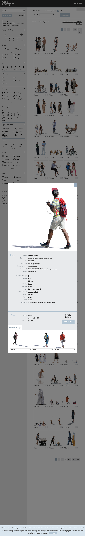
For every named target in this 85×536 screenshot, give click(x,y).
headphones (47, 302)
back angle (31, 289)
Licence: (25, 271)
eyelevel (38, 289)
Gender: (25, 278)
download (68, 322)
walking (30, 286)
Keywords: (24, 302)
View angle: (24, 289)
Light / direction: (22, 292)
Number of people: (21, 276)
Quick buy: (24, 321)
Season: (25, 294)
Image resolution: (22, 266)
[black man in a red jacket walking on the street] (64, 340)
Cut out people (33, 255)
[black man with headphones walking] (42, 340)
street (30, 297)
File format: (23, 269)
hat (42, 302)
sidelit (36, 292)
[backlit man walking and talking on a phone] (20, 340)
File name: (24, 263)
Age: (26, 281)
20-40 (30, 281)
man (53, 302)
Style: (25, 300)
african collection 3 (34, 302)
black (30, 284)
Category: (24, 255)
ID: (26, 261)
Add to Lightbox (68, 316)
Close (53, 533)
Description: (23, 258)
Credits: (25, 315)
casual (30, 299)
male (29, 278)
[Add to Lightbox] (30, 349)
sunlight (30, 292)
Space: (25, 297)
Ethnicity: (24, 284)
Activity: (24, 286)
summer (30, 294)
